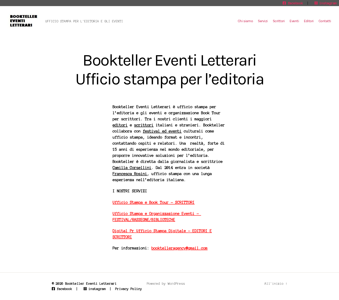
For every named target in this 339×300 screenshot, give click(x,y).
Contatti (325, 21)
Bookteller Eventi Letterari (91, 283)
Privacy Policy (128, 289)
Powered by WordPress (166, 283)
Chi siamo (245, 21)
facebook (294, 3)
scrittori (144, 125)
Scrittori (279, 21)
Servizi (263, 21)
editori (120, 125)
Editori (309, 21)
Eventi (294, 21)
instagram (327, 3)
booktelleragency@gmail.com (179, 248)
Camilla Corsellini (132, 168)
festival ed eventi (162, 131)
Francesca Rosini (130, 174)
